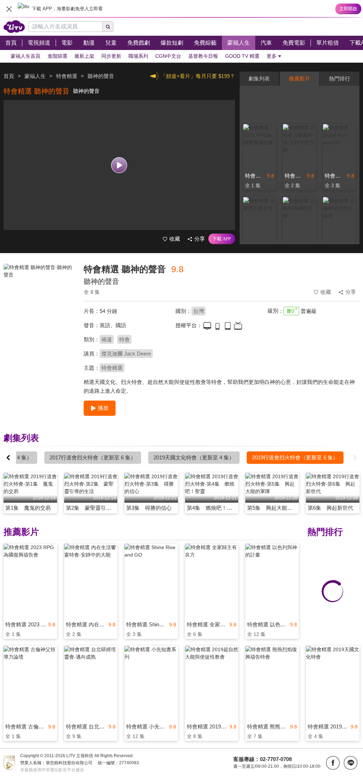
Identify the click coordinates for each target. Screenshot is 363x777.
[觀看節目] (119, 165)
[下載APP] (221, 239)
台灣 (198, 311)
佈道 (106, 339)
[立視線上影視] (14, 26)
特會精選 (112, 368)
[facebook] (333, 763)
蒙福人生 (35, 76)
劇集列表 (259, 79)
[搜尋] (108, 26)
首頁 (9, 76)
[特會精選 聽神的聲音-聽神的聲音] (39, 314)
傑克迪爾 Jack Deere (126, 354)
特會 (124, 339)
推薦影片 (299, 79)
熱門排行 (339, 79)
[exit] (9, 9)
